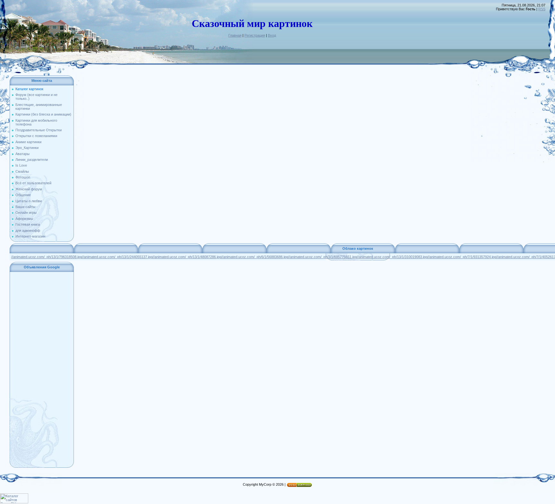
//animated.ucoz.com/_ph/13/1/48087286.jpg (187, 257)
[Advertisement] (41, 370)
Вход (272, 35)
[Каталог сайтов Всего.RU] (14, 502)
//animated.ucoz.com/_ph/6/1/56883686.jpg (254, 257)
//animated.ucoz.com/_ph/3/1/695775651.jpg (322, 257)
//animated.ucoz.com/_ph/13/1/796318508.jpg (46, 257)
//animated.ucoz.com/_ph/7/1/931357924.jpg (461, 257)
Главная (235, 35)
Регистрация (254, 35)
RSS (541, 9)
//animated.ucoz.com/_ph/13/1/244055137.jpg (117, 257)
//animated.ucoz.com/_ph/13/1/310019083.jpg (392, 257)
